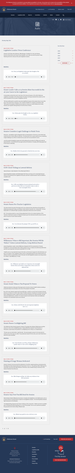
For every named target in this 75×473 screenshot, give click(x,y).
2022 (59, 60)
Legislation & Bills (35, 449)
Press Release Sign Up (40, 9)
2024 (59, 55)
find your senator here (60, 460)
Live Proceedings (51, 9)
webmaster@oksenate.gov (15, 459)
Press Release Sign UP (66, 439)
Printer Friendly (68, 19)
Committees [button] (37, 15)
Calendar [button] (45, 15)
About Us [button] (30, 15)
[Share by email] (61, 20)
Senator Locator (61, 9)
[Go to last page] (8, 428)
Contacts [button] (57, 15)
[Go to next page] (6, 428)
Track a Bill (69, 9)
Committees (34, 454)
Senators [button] (13, 15)
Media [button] (51, 15)
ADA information (58, 4)
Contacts (34, 461)
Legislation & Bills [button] (21, 15)
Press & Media (35, 458)
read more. (6, 66)
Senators (34, 447)
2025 (59, 53)
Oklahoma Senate (11, 9)
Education (34, 452)
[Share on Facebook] (56, 20)
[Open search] (63, 15)
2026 (59, 51)
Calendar (34, 456)
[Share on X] (58, 20)
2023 (59, 58)
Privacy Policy (35, 463)
